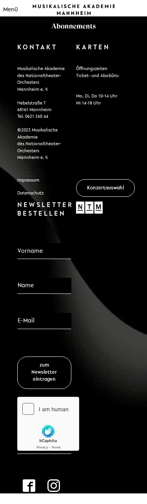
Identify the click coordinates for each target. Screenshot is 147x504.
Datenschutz (30, 193)
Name (25, 271)
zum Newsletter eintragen (44, 372)
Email (27, 306)
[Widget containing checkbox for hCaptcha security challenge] (48, 424)
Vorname (29, 237)
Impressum (28, 180)
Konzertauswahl (105, 188)
